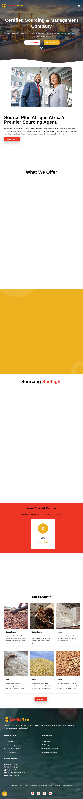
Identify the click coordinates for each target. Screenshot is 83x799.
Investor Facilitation (50, 752)
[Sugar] (68, 628)
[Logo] (41, 719)
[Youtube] (50, 793)
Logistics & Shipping (51, 748)
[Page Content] (41, 49)
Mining (46, 745)
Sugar (59, 632)
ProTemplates (46, 788)
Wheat (59, 680)
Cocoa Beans (11, 632)
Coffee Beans (37, 632)
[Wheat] (68, 676)
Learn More (33, 42)
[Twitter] (38, 793)
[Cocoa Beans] (16, 628)
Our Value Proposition (14, 748)
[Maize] (42, 676)
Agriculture (47, 741)
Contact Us (53, 42)
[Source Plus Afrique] (13, 5)
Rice (7, 680)
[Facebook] (32, 793)
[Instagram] (44, 793)
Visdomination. (67, 785)
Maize (34, 680)
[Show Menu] (78, 5)
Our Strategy (11, 745)
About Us (10, 741)
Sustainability (11, 752)
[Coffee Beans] (42, 628)
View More (41, 699)
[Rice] (16, 676)
